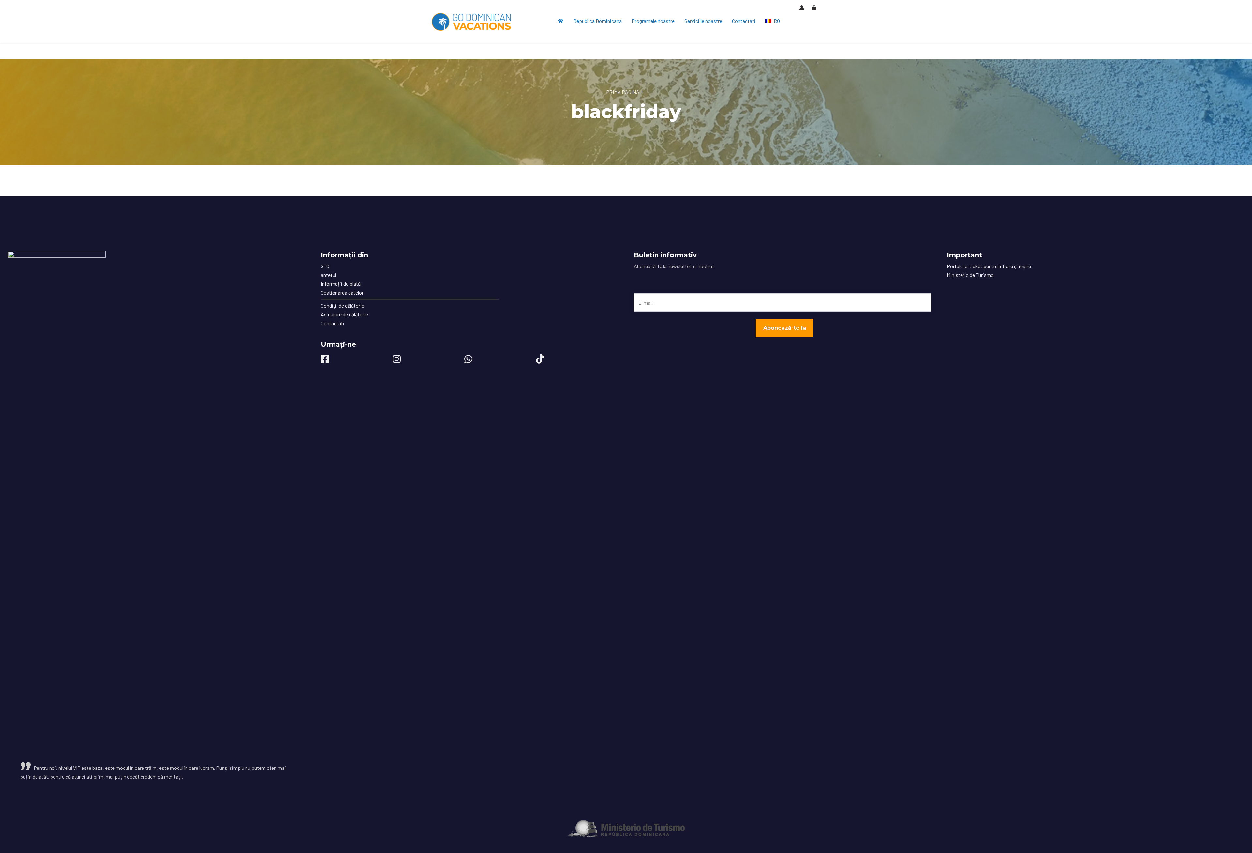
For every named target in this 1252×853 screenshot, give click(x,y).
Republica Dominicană (597, 21)
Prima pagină (622, 92)
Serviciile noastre (703, 21)
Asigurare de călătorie (344, 314)
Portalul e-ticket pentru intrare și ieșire (989, 266)
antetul (328, 275)
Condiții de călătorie (342, 305)
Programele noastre (653, 21)
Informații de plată (341, 284)
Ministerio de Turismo (970, 275)
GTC (325, 266)
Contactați (743, 21)
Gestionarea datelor (342, 292)
